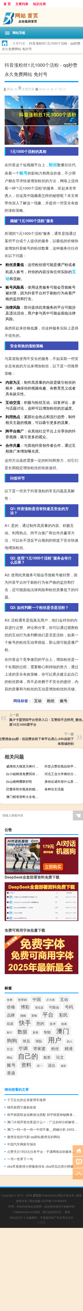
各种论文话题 (54, 789)
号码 (69, 1007)
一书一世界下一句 (20, 1159)
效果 (64, 1024)
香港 (11, 1073)
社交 (10, 1049)
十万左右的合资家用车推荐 (26, 1099)
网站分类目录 (66, 1195)
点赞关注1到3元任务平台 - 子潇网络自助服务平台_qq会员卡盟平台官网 (42, 1151)
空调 (23, 1048)
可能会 (54, 1007)
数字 (9, 1032)
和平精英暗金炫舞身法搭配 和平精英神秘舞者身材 (42, 1114)
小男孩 (41, 1222)
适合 (51, 1065)
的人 (69, 1041)
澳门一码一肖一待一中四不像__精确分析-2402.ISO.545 (42, 1129)
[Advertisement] (41, 1269)
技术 (53, 1023)
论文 (60, 1057)
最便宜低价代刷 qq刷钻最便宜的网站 (33, 1136)
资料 (26, 1064)
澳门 (62, 1030)
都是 (63, 1065)
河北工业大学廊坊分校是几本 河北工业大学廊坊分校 (63, 773)
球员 (26, 1040)
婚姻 (23, 1015)
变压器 (39, 1007)
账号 (23, 173)
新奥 (35, 1032)
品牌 (11, 1015)
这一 (39, 1065)
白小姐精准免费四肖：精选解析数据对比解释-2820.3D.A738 (25, 773)
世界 (9, 1000)
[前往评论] (78, 1162)
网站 (9, 1057)
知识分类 (39, 3)
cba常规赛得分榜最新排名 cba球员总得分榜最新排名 (42, 1166)
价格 (11, 1007)
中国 (37, 999)
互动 (38, 700)
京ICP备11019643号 (54, 1201)
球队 (39, 1041)
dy (16, 89)
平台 (47, 1014)
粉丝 (53, 165)
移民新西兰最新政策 (21, 1107)
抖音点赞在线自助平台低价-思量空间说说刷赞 (63, 766)
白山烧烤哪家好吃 (19, 781)
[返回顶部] (78, 1173)
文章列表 (21, 3)
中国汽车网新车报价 (21, 1144)
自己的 (28, 1055)
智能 (47, 1032)
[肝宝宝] (41, 17)
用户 (54, 1039)
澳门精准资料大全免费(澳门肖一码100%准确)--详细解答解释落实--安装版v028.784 (25, 796)
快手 (25, 1022)
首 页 (7, 3)
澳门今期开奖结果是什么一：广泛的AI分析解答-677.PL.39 (42, 1122)
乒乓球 (50, 1000)
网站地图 (34, 1201)
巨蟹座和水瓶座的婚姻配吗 (25, 789)
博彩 (25, 1006)
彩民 (63, 1015)
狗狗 (12, 1040)
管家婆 (39, 1048)
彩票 (10, 1023)
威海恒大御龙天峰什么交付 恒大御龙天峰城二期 (25, 766)
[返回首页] (78, 1150)
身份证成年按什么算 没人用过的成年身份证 (63, 781)
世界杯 (22, 999)
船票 (47, 1057)
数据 (22, 1031)
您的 (40, 1023)
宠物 (34, 1015)
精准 (69, 1048)
